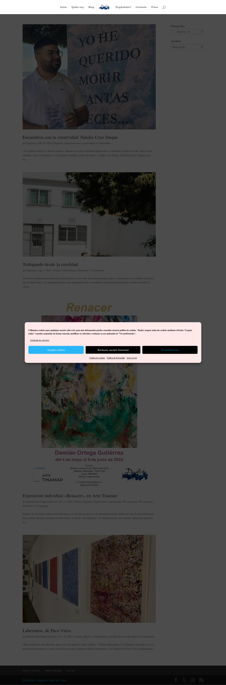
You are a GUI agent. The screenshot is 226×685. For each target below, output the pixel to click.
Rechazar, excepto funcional (113, 350)
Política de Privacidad (116, 357)
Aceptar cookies (56, 350)
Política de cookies (97, 357)
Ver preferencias (170, 350)
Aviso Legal (132, 357)
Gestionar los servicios (39, 340)
